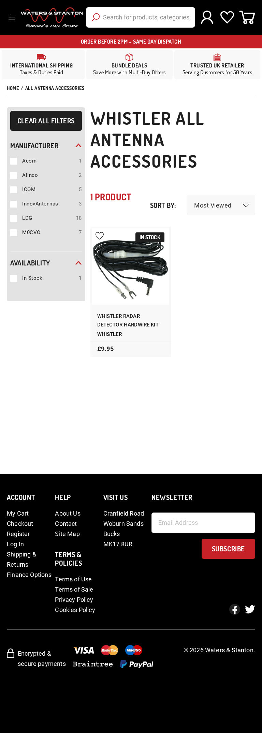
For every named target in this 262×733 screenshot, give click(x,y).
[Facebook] (235, 609)
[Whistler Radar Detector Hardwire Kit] (130, 267)
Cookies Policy (75, 609)
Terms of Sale (74, 589)
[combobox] (140, 17)
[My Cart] (247, 17)
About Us (67, 513)
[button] (221, 205)
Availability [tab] (30, 262)
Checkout (20, 523)
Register (18, 533)
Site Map (67, 533)
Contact (66, 523)
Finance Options (29, 574)
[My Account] (207, 17)
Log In (15, 544)
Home (13, 88)
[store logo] (51, 17)
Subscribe (228, 548)
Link (129, 64)
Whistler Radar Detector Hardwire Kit (128, 320)
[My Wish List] (227, 17)
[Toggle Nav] (13, 17)
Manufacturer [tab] (34, 145)
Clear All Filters (46, 120)
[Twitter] (250, 609)
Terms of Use (73, 579)
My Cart (18, 513)
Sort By (162, 205)
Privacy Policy (74, 599)
